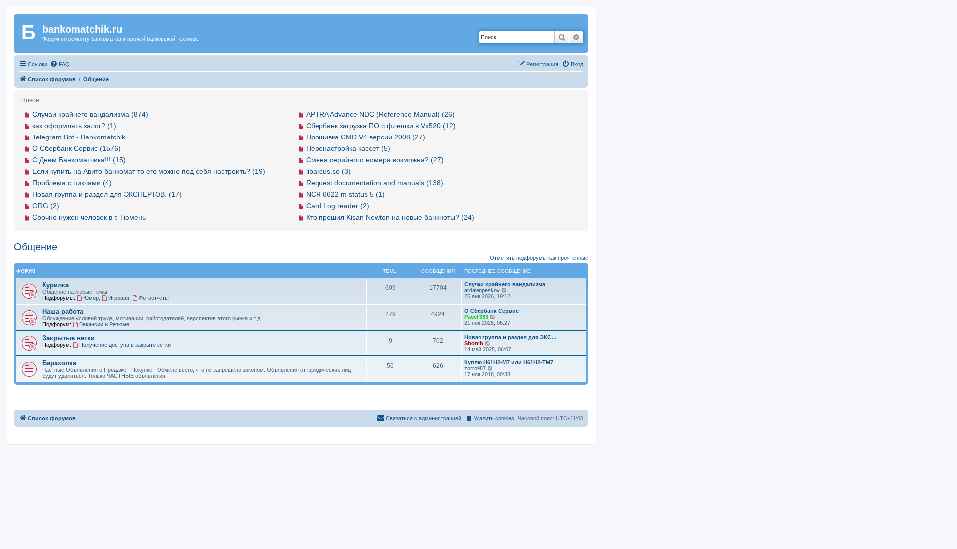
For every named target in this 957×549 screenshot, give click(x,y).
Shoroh (473, 343)
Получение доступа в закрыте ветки (125, 345)
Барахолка (59, 363)
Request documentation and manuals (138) (374, 183)
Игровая (118, 298)
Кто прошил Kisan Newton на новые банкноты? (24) (390, 217)
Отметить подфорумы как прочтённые (539, 258)
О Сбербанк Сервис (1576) (76, 148)
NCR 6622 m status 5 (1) (345, 194)
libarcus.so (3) (328, 171)
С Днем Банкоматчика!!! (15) (79, 160)
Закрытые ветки (68, 338)
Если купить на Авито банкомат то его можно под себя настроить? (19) (148, 171)
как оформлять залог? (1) (74, 126)
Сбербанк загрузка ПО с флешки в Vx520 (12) (381, 126)
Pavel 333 (476, 317)
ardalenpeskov (482, 290)
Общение (35, 246)
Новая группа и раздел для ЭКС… (510, 337)
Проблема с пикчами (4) (72, 183)
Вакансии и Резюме (104, 324)
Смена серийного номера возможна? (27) (375, 160)
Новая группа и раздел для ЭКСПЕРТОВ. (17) (107, 194)
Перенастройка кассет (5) (348, 148)
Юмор (91, 298)
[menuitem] (60, 64)
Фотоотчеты (154, 298)
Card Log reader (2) (337, 206)
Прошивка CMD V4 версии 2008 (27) (365, 137)
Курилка (55, 285)
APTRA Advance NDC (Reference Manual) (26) (380, 114)
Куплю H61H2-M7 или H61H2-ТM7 (508, 362)
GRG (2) (45, 206)
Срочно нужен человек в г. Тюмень (89, 217)
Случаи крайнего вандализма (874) (90, 114)
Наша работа (62, 311)
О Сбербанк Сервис (491, 311)
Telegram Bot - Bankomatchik (78, 137)
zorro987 (475, 368)
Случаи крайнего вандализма (504, 284)
